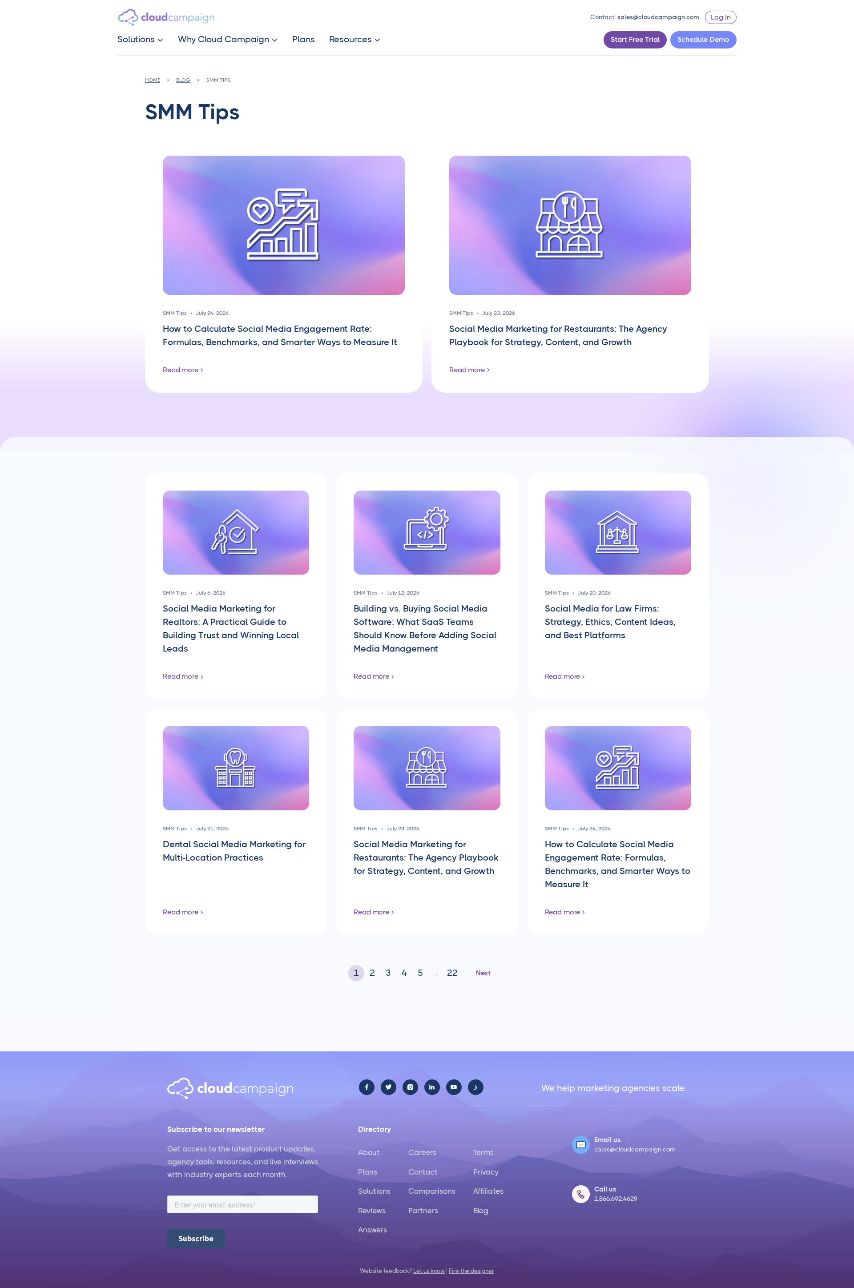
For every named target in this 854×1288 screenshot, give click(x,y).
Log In (721, 17)
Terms (483, 1152)
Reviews (372, 1210)
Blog (480, 1210)
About (369, 1152)
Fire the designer (471, 1271)
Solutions (374, 1191)
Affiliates (488, 1191)
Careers (422, 1152)
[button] (140, 39)
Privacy (486, 1171)
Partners (423, 1210)
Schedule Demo (703, 39)
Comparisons (431, 1191)
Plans (303, 39)
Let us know (429, 1271)
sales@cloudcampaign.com (658, 16)
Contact (423, 1171)
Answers (372, 1229)
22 (452, 973)
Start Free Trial (635, 39)
